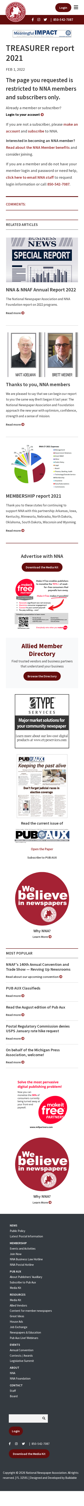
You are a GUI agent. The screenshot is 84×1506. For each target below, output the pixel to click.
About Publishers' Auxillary (26, 1277)
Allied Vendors (18, 1305)
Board (14, 1396)
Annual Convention (21, 1350)
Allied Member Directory (42, 650)
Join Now (15, 1254)
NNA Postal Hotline (22, 1264)
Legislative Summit (22, 1361)
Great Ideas (17, 1316)
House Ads (16, 1321)
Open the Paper (42, 849)
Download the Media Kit (42, 567)
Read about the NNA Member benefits (38, 147)
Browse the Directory (42, 676)
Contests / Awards (21, 1355)
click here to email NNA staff (30, 177)
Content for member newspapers (31, 1311)
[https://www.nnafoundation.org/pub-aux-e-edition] (42, 786)
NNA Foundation (20, 1378)
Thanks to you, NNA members (38, 384)
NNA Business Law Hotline (26, 1259)
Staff (13, 1391)
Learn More (40, 937)
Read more (13, 313)
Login (63, 8)
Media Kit (15, 1288)
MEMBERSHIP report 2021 (33, 496)
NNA (12, 1373)
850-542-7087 (58, 184)
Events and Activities (23, 1248)
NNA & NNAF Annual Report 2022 (41, 290)
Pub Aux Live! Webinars (24, 1338)
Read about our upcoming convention (32, 977)
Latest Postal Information (26, 1236)
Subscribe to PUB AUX (42, 857)
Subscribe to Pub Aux (23, 1282)
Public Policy (17, 1231)
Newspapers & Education (25, 1332)
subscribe (36, 131)
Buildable (71, 1478)
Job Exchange (18, 1327)
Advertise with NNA (42, 556)
